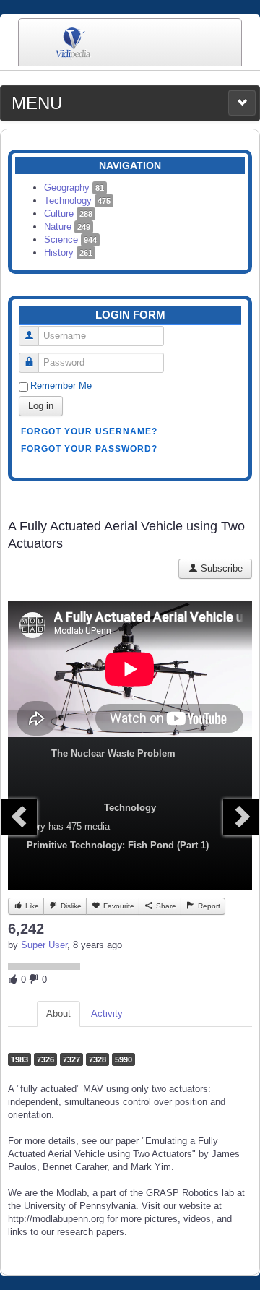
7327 (71, 1059)
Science (70, 239)
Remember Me (61, 385)
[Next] (241, 817)
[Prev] (19, 817)
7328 (97, 1059)
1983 (19, 1059)
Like (31, 906)
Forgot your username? (89, 431)
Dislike (70, 906)
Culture (68, 213)
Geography (74, 187)
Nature (67, 226)
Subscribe (220, 568)
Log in (40, 405)
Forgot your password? (89, 449)
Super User (44, 944)
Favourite (117, 906)
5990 (123, 1059)
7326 (45, 1059)
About (58, 1013)
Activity (107, 1013)
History (68, 252)
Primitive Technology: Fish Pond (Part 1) (118, 845)
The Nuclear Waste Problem (113, 753)
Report (208, 906)
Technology (77, 200)
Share (165, 906)
